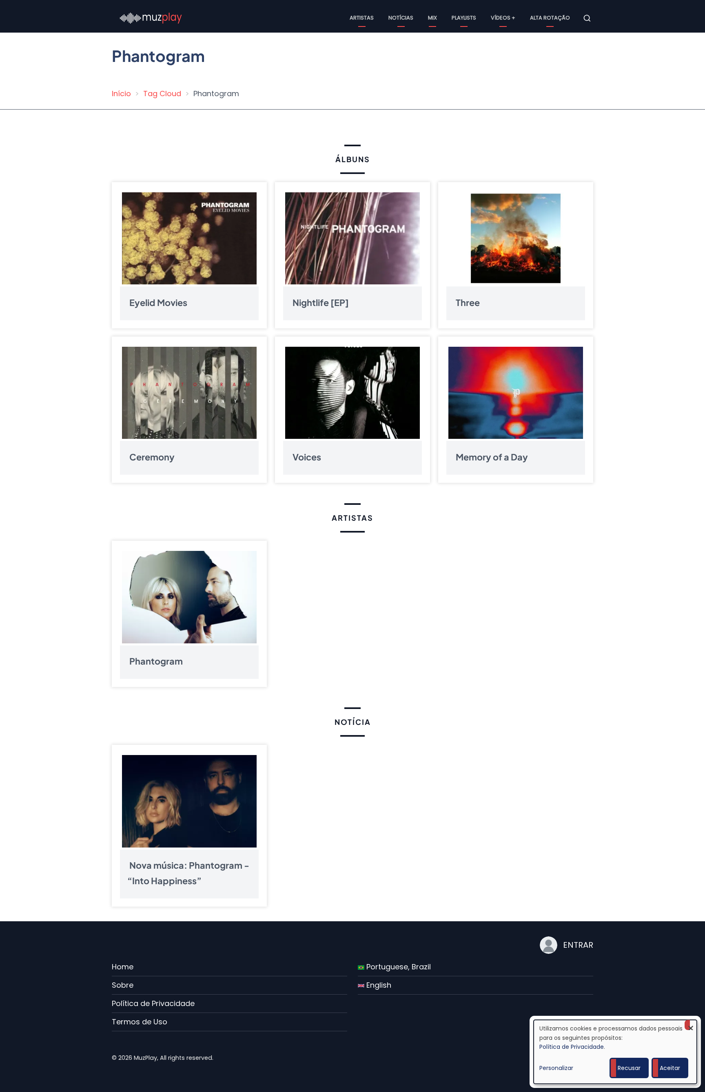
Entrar (578, 945)
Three (468, 302)
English (377, 985)
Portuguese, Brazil (397, 967)
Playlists (464, 18)
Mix (432, 18)
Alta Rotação (550, 18)
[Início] (151, 18)
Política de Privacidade (153, 1003)
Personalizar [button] (556, 1068)
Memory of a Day (492, 456)
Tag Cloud (162, 93)
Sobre (122, 985)
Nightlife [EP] (321, 302)
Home (122, 967)
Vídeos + (503, 18)
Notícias (400, 18)
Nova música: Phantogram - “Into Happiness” (188, 873)
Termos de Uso (139, 1022)
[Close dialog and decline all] (691, 1025)
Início (121, 93)
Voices (307, 456)
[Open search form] (587, 18)
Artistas (362, 18)
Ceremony (152, 456)
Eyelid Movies (158, 302)
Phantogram (156, 661)
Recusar (629, 1068)
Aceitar (670, 1068)
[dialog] (615, 1052)
